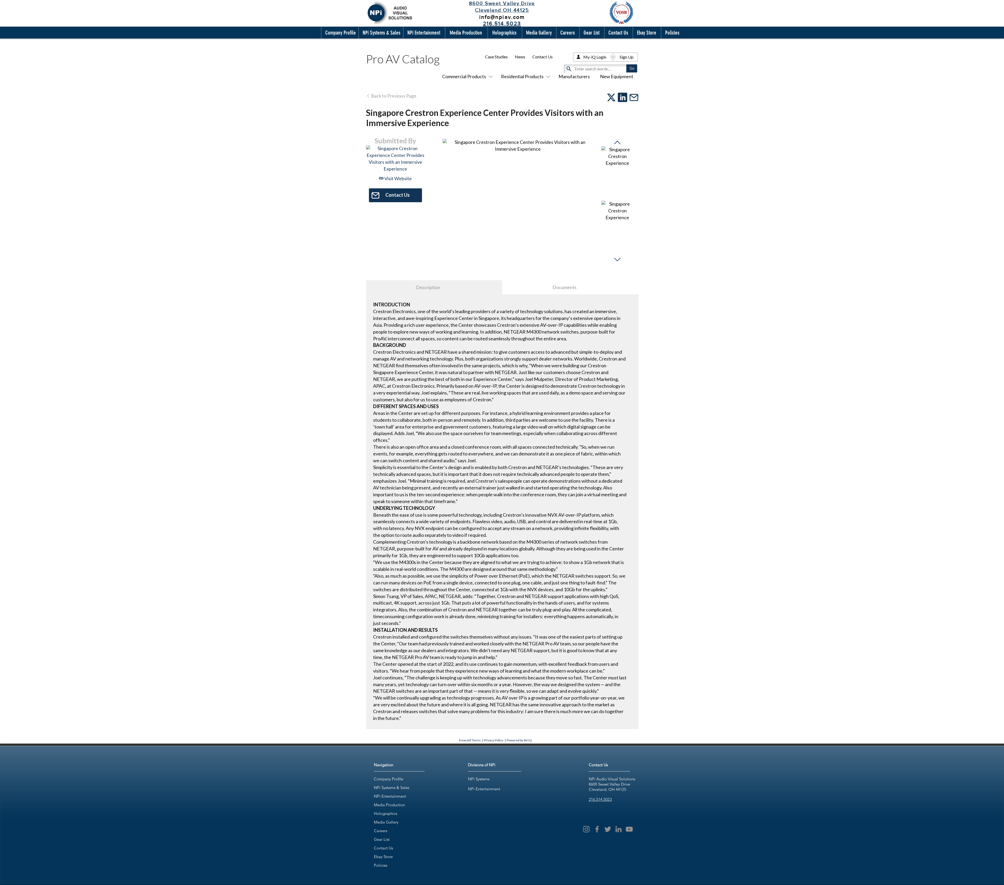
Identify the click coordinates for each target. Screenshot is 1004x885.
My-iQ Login (594, 56)
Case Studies (496, 56)
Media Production (389, 804)
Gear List (382, 839)
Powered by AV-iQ (519, 740)
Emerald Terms (470, 740)
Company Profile (388, 778)
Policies (380, 865)
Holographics (385, 813)
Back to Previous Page (393, 96)
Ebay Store (383, 856)
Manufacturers (574, 76)
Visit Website (398, 178)
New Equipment (616, 76)
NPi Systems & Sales (391, 787)
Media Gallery (386, 822)
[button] (339, 32)
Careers (380, 830)
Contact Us (542, 56)
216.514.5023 (600, 799)
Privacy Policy (493, 740)
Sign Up (627, 56)
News (520, 56)
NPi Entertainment (390, 796)
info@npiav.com (502, 17)
